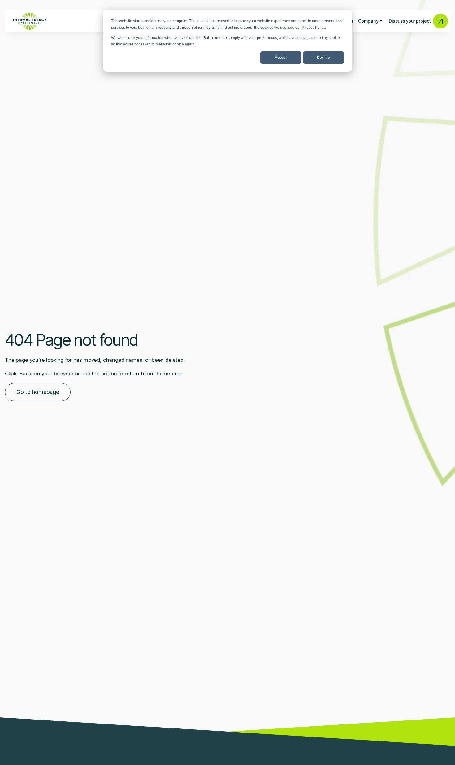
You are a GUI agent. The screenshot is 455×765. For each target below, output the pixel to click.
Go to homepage (37, 392)
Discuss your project (410, 21)
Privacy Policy (313, 27)
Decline (323, 57)
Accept (280, 57)
